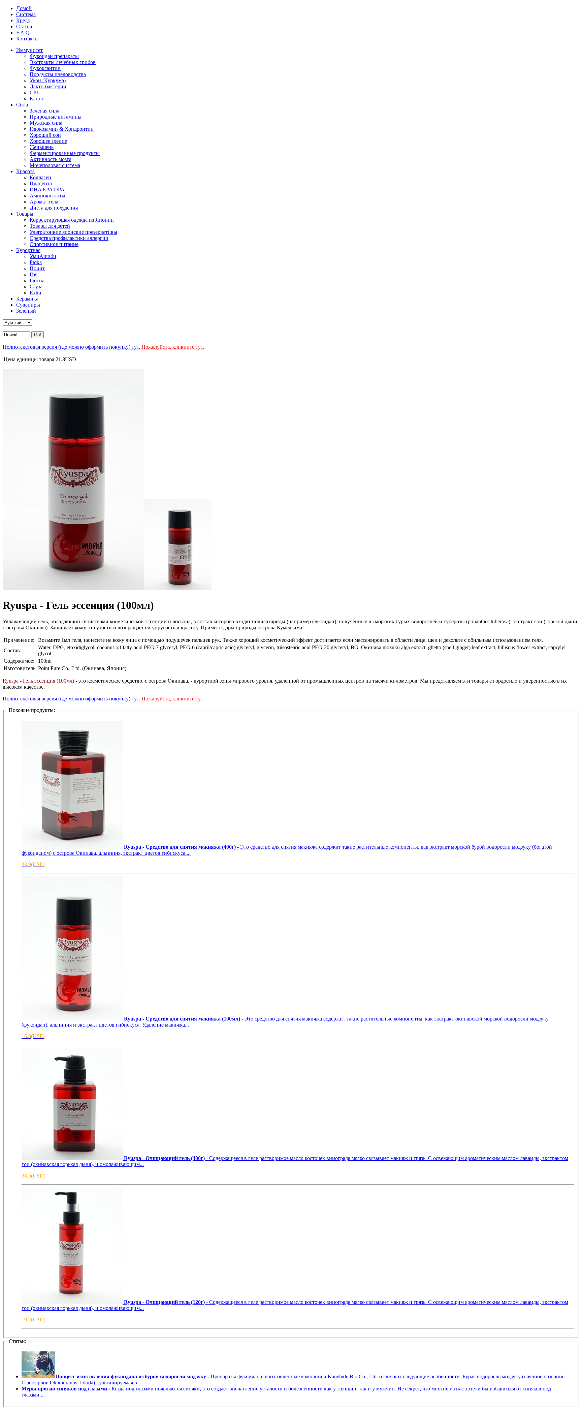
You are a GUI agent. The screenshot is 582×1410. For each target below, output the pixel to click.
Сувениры (28, 305)
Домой (24, 8)
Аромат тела (44, 202)
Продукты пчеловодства (58, 74)
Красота (25, 171)
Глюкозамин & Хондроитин (62, 129)
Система (26, 14)
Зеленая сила (44, 111)
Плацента (41, 183)
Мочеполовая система (55, 165)
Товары (24, 214)
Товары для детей (50, 226)
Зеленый (26, 311)
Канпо (37, 98)
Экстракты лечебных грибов (63, 62)
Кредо (23, 20)
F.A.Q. (23, 32)
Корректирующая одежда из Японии (72, 220)
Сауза (36, 286)
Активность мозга (50, 159)
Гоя (33, 274)
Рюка (36, 262)
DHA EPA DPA (47, 189)
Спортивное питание (54, 244)
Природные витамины (56, 117)
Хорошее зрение (48, 141)
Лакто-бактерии (48, 86)
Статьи (24, 26)
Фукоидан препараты (54, 56)
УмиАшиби (43, 256)
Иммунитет (29, 50)
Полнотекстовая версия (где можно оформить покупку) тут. (103, 347)
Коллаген (40, 177)
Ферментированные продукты (65, 153)
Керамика (27, 299)
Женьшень (42, 147)
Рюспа (37, 280)
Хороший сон (45, 135)
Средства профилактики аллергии (69, 238)
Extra (35, 292)
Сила (22, 104)
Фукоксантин (45, 68)
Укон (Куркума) (48, 80)
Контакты (27, 38)
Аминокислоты (47, 195)
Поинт (37, 268)
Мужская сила (46, 123)
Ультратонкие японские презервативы (73, 232)
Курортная (28, 250)
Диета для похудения (54, 208)
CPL (35, 92)
